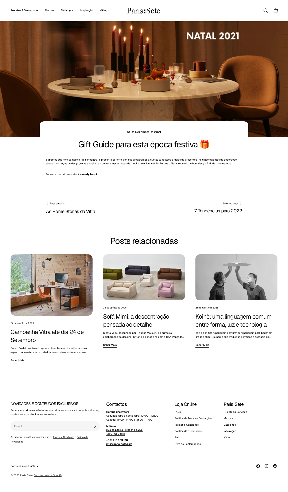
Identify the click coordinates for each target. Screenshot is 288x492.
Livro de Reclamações (188, 444)
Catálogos (230, 424)
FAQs (178, 412)
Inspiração (230, 431)
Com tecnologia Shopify (48, 475)
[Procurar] (265, 10)
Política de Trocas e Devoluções (193, 418)
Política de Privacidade (188, 431)
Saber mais (17, 360)
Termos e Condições (63, 437)
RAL (177, 437)
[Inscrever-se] (95, 426)
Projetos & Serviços (235, 412)
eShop (227, 437)
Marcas (228, 418)
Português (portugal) (23, 466)
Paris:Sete (26, 475)
